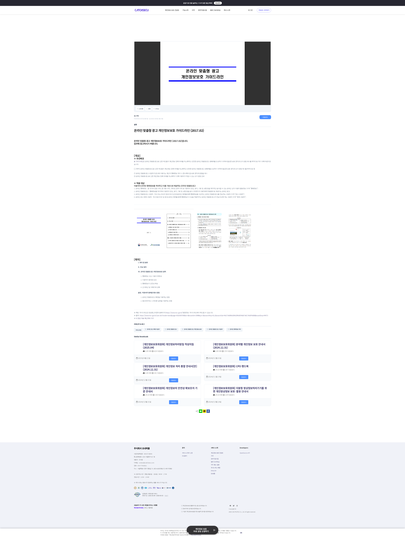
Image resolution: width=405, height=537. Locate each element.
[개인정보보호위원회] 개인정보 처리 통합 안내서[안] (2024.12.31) (170, 367)
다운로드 (265, 117)
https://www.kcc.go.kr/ (174, 312)
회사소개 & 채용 (215, 468)
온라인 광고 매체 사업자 (153, 329)
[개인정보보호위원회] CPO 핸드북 (230, 366)
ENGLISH (213, 471)
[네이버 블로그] (233, 505)
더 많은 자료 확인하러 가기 (145, 318)
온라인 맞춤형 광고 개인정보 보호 (192, 329)
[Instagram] (237, 505)
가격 (212, 456)
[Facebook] (230, 505)
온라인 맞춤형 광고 (171, 329)
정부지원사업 (215, 459)
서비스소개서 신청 (187, 453)
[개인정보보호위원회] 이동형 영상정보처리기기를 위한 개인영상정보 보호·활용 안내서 (240, 389)
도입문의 (184, 456)
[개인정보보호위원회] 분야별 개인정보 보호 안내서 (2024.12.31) (239, 345)
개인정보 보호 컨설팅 (217, 453)
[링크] (142, 10)
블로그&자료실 (215, 462)
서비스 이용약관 (148, 508)
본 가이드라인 (138, 161)
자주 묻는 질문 (215, 465)
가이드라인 (138, 330)
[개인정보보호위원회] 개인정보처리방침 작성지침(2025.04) (168, 345)
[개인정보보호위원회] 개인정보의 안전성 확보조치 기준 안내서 (170, 389)
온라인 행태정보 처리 (235, 329)
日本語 (213, 474)
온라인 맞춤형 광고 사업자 (215, 329)
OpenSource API (245, 453)
